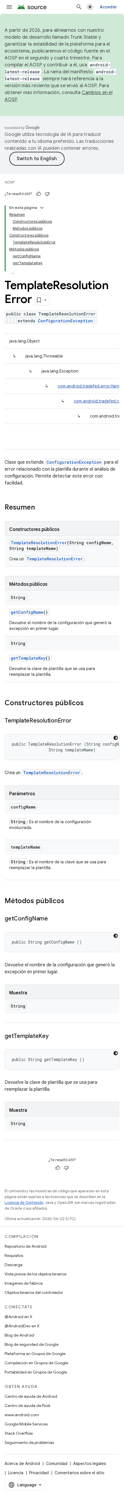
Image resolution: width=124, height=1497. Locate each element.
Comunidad (56, 1463)
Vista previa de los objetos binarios (35, 1274)
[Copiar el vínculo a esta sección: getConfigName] (53, 919)
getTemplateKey (28, 658)
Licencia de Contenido (24, 1202)
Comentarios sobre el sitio (79, 1472)
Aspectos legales (89, 1463)
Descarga (13, 1264)
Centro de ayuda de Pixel (27, 1405)
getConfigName (27, 612)
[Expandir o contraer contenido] (41, 207)
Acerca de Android (22, 1463)
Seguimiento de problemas (29, 1442)
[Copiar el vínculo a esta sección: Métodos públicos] (70, 901)
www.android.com (22, 1414)
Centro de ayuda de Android (31, 1396)
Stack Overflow (19, 1433)
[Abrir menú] (9, 7)
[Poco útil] (47, 194)
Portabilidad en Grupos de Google (36, 1372)
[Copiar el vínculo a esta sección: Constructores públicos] (89, 703)
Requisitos (14, 1255)
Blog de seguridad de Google (32, 1344)
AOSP (9, 182)
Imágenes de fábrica (24, 1283)
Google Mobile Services (26, 1424)
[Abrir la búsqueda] (79, 6)
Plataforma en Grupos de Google (35, 1353)
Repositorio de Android (25, 1246)
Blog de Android (19, 1335)
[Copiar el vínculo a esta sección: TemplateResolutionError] (77, 721)
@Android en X (18, 1316)
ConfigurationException (65, 320)
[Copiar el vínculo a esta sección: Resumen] (40, 507)
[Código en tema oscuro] (115, 737)
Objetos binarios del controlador (34, 1292)
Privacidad (39, 1472)
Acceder (108, 7)
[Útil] (38, 194)
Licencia (15, 1472)
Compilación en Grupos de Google (36, 1362)
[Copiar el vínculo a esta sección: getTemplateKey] (54, 1036)
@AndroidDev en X (22, 1325)
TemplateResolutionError (39, 542)
